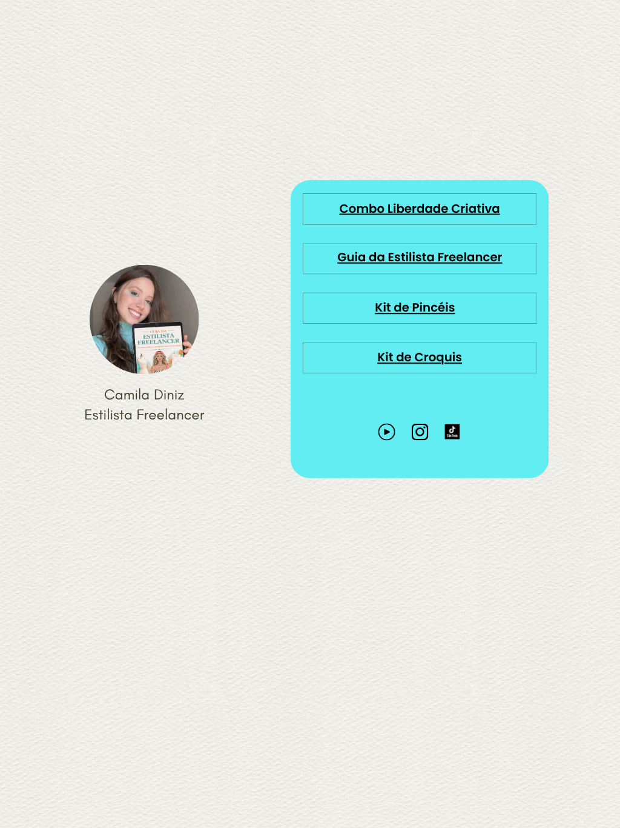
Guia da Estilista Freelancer (419, 258)
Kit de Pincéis (415, 308)
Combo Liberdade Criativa (420, 209)
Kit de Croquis (419, 358)
